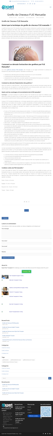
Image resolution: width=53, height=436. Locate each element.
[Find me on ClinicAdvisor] (41, 417)
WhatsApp (25, 271)
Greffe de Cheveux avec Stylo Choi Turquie (13, 331)
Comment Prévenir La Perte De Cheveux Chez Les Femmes (17, 339)
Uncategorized (31, 17)
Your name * (5, 240)
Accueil (29, 407)
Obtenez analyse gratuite (35, 416)
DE (23, 3)
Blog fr (29, 409)
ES (21, 3)
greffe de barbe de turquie (16, 359)
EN (18, 3)
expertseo (22, 17)
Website (4, 251)
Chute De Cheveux (6, 347)
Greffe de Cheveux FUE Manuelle (10, 323)
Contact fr (30, 412)
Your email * (5, 246)
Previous (5, 218)
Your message (5, 228)
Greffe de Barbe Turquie (8, 335)
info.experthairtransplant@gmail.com (20, 1)
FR (19, 3)
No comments (40, 17)
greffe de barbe (5, 359)
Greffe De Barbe (5, 350)
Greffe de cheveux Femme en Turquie (9, 362)
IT (25, 3)
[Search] (49, 378)
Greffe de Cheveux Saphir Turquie (10, 327)
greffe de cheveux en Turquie (29, 359)
